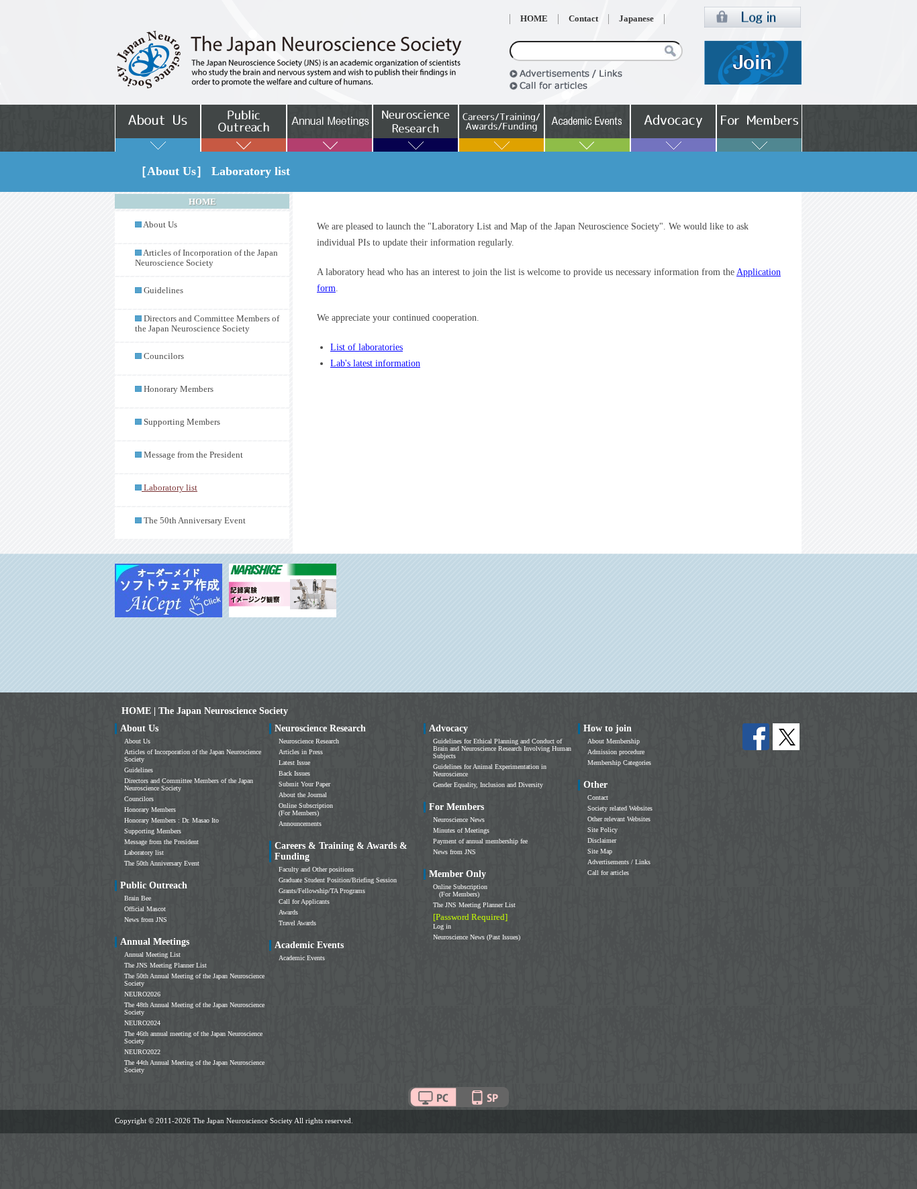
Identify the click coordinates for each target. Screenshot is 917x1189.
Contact (583, 18)
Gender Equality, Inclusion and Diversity (488, 784)
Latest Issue (294, 762)
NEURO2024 (142, 1023)
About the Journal (303, 794)
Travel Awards (297, 923)
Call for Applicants (304, 901)
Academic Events (302, 958)
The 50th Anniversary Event (195, 520)
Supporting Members (182, 422)
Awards (288, 912)
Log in (442, 926)
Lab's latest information (375, 363)
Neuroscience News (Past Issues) (476, 937)
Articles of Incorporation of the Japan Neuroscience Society (206, 258)
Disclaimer (601, 840)
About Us (160, 224)
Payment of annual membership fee (480, 841)
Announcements (300, 823)
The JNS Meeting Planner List (165, 965)
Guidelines (163, 290)
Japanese (636, 18)
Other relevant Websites (618, 819)
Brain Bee (137, 898)
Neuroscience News (459, 819)
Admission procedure (615, 752)
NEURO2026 (142, 994)
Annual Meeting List (152, 954)
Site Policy (602, 829)
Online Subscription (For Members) (306, 809)
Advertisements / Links (618, 862)
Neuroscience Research (309, 741)
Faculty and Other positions (316, 869)
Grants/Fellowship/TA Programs (322, 890)
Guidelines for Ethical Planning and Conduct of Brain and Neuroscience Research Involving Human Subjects (502, 748)
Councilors (164, 356)
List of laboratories (366, 347)
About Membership (613, 741)
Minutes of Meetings (461, 830)
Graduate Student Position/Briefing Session (338, 880)
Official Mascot (145, 909)
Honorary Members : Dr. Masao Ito (171, 820)
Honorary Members (178, 389)
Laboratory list (144, 852)
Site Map (599, 851)
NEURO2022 (142, 1051)
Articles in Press (301, 752)
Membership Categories (619, 762)
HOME (534, 18)
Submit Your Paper (304, 784)
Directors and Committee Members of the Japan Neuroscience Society (207, 323)
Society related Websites (620, 808)
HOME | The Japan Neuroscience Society (205, 711)
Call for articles (608, 872)
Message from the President (193, 455)
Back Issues (294, 773)
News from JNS (145, 919)
